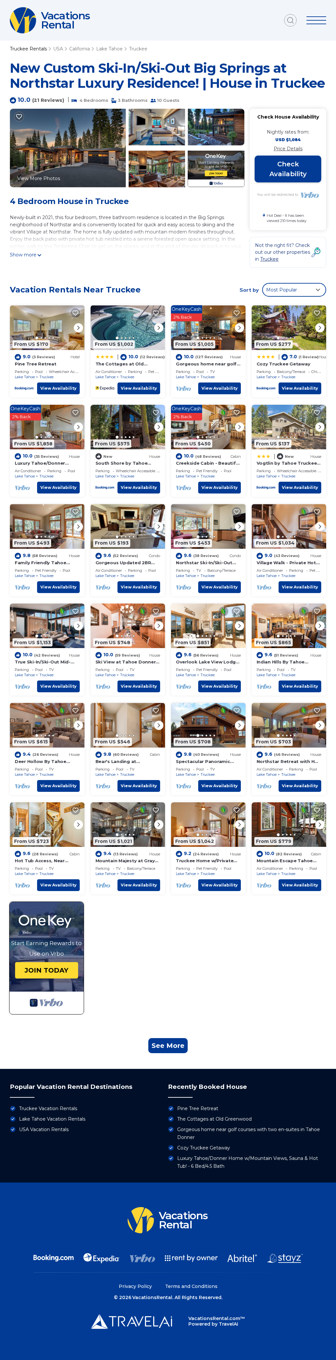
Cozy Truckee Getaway (283, 363)
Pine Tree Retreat (35, 363)
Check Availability (288, 169)
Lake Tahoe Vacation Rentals (52, 1119)
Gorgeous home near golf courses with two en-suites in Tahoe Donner (248, 1133)
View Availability (58, 388)
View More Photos (38, 178)
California (79, 49)
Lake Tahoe (109, 49)
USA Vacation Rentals (44, 1129)
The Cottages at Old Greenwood (214, 1119)
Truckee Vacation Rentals (48, 1108)
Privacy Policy (135, 1286)
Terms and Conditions (191, 1286)
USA (58, 49)
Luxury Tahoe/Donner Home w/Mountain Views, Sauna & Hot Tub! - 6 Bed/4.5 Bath (247, 1162)
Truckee (138, 49)
